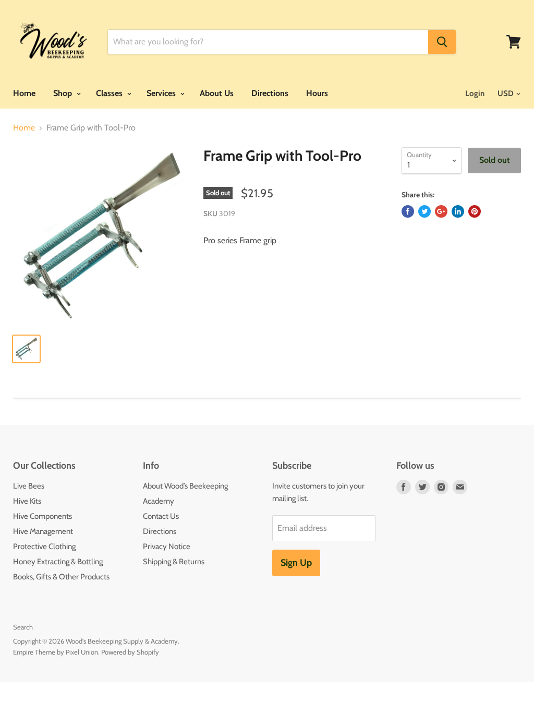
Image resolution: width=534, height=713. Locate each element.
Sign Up (296, 562)
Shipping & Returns (173, 561)
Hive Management (43, 531)
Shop (63, 93)
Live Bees (28, 486)
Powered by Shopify (130, 652)
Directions (269, 93)
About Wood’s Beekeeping (185, 486)
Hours (317, 93)
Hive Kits (27, 501)
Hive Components (42, 516)
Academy (158, 501)
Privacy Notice (166, 546)
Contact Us (161, 516)
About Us (217, 93)
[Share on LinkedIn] (458, 211)
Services (162, 93)
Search (23, 627)
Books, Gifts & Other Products (61, 576)
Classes (110, 93)
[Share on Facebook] (408, 211)
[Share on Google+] (441, 211)
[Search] (442, 42)
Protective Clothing (44, 546)
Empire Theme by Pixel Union (55, 652)
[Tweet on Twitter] (424, 211)
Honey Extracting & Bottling (58, 561)
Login (474, 93)
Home (24, 93)
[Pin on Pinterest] (474, 211)
